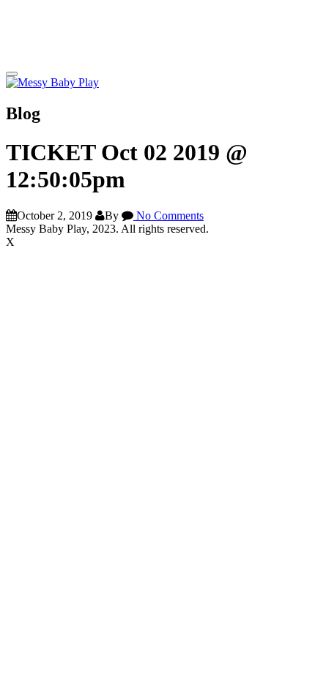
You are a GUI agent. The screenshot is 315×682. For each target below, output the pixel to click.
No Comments (168, 215)
